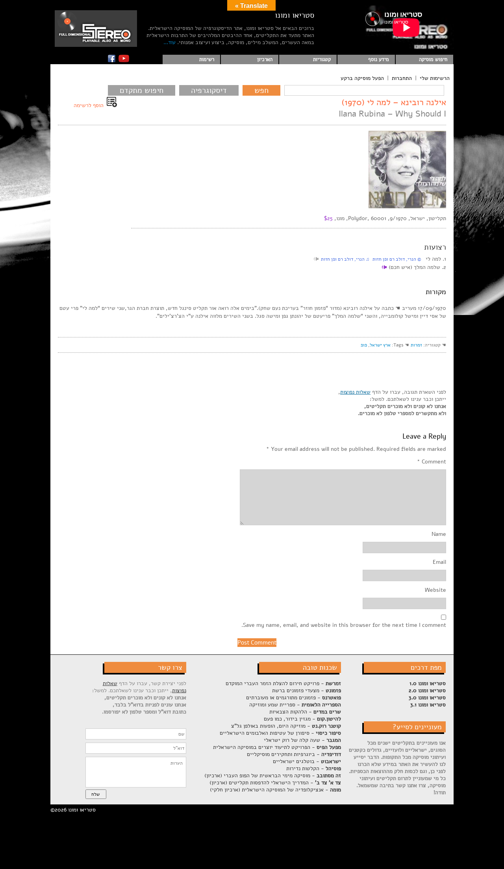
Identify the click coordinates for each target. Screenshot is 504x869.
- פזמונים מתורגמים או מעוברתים (293, 697)
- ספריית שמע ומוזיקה (295, 704)
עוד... (169, 42)
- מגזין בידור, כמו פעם (302, 719)
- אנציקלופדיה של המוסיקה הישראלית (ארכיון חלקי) (275, 789)
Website (435, 590)
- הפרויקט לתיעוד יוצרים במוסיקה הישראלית (277, 747)
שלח (95, 794)
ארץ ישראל (380, 345)
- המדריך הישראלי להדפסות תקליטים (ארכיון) (275, 782)
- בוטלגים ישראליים (307, 761)
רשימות (206, 59)
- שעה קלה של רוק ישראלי (302, 740)
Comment (431, 461)
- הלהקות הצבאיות (305, 711)
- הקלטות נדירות (313, 768)
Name (439, 534)
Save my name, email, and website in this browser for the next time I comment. (343, 625)
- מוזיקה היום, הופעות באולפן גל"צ (286, 726)
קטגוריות (322, 59)
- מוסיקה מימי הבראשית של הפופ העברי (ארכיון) (272, 775)
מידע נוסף (378, 59)
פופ (364, 345)
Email (439, 562)
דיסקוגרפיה (209, 90)
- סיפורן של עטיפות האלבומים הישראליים (280, 733)
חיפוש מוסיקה (433, 59)
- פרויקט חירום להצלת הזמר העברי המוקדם (283, 683)
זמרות (416, 345)
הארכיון (264, 59)
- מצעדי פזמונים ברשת (306, 690)
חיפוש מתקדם (141, 90)
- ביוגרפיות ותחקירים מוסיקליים (294, 754)
